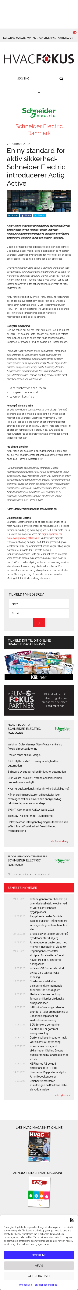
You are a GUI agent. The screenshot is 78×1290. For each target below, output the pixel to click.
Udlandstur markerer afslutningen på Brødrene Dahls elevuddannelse (49, 1085)
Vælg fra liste (39, 1276)
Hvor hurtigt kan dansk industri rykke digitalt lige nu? (38, 788)
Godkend (39, 1255)
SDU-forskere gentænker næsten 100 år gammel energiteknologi (45, 1029)
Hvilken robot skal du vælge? (24, 754)
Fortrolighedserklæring (45, 1285)
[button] (72, 1220)
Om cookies (25, 1285)
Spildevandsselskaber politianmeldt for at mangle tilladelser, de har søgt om (46, 986)
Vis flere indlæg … (60, 841)
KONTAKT (32, 38)
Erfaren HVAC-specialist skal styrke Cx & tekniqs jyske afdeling (47, 973)
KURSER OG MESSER (14, 38)
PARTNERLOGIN (65, 38)
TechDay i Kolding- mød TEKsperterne (30, 815)
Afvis (39, 1265)
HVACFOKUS (39, 59)
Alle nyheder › (62, 1095)
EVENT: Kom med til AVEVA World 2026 (31, 809)
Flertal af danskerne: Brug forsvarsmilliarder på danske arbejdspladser (47, 999)
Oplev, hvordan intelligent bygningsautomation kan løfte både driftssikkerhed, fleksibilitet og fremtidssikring (38, 826)
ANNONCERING (47, 38)
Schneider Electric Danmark (39, 129)
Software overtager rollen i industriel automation (37, 771)
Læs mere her (55, 706)
